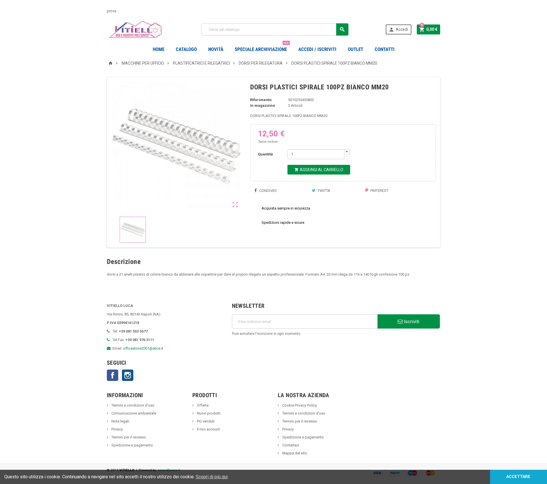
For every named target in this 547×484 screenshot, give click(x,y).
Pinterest (379, 190)
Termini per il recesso (128, 437)
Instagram (127, 375)
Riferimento (261, 100)
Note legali (120, 421)
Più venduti (205, 421)
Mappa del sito (294, 453)
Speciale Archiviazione (262, 47)
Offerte (202, 405)
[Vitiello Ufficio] (135, 29)
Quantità (265, 154)
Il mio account (208, 429)
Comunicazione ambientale (133, 413)
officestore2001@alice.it (143, 348)
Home (158, 49)
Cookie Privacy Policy (299, 405)
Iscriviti (411, 321)
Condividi (267, 190)
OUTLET (355, 49)
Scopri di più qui (212, 476)
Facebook (112, 375)
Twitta (323, 190)
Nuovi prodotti (208, 413)
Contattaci (290, 445)
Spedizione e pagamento (132, 445)
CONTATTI (385, 49)
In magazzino (262, 105)
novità (215, 49)
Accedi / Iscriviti (317, 49)
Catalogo (186, 49)
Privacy (117, 429)
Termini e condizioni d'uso (132, 405)
